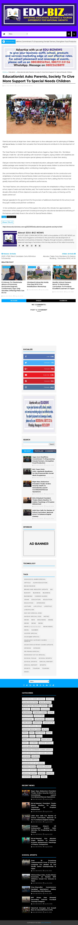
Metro (46, 616)
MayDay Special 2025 (32, 616)
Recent (27, 451)
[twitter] (27, 685)
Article (27, 582)
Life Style (38, 606)
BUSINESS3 (28, 596)
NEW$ (50, 620)
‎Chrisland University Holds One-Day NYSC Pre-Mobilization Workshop (38, 284)
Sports (43, 665)
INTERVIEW (41, 603)
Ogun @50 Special (31, 636)
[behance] (47, 685)
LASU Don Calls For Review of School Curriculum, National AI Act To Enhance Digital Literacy (43, 817)
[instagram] (50, 685)
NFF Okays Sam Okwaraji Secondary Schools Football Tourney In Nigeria (43, 899)
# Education (11, 217)
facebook (63, 300)
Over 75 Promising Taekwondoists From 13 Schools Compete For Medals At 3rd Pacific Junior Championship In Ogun (43, 864)
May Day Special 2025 (33, 613)
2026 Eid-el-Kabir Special (35, 579)
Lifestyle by (29, 609)
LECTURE (27, 606)
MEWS (26, 620)
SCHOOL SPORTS (30, 661)
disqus (38, 300)
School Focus (30, 658)
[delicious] (53, 685)
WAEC (26, 671)
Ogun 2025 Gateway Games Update (38, 644)
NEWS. (26, 630)
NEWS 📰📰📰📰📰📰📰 (32, 626)
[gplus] (30, 685)
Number (35, 630)
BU (51, 589)
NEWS (40, 623)
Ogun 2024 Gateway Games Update (35, 640)
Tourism (36, 668)
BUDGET (27, 593)
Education (12, 72)
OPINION (36, 648)
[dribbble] (40, 685)
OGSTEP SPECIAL (30, 633)
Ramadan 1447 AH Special (34, 655)
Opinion (27, 648)
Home (5, 72)
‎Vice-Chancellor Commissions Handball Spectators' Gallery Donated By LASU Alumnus (43, 889)
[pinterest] (34, 685)
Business (36, 593)
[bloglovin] (37, 685)
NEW (33, 620)
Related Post (8, 262)
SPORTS (27, 668)
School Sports (45, 658)
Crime (26, 599)
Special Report (46, 661)
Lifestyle (48, 606)
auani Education (40, 582)
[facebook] (24, 685)
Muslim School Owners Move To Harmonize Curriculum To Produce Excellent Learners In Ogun (63, 285)
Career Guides (41, 596)
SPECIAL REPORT (30, 665)
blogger (14, 300)
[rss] (43, 685)
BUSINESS (46, 593)
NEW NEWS (41, 620)
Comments (50, 451)
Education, (29, 85)
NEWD (26, 623)
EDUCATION (47, 599)
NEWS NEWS (48, 626)
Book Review (29, 586)
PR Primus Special (32, 651)
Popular (39, 451)
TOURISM (45, 668)
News (33, 623)
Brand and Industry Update (36, 589)
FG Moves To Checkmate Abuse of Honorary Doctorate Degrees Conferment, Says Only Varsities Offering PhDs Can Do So (13, 287)
